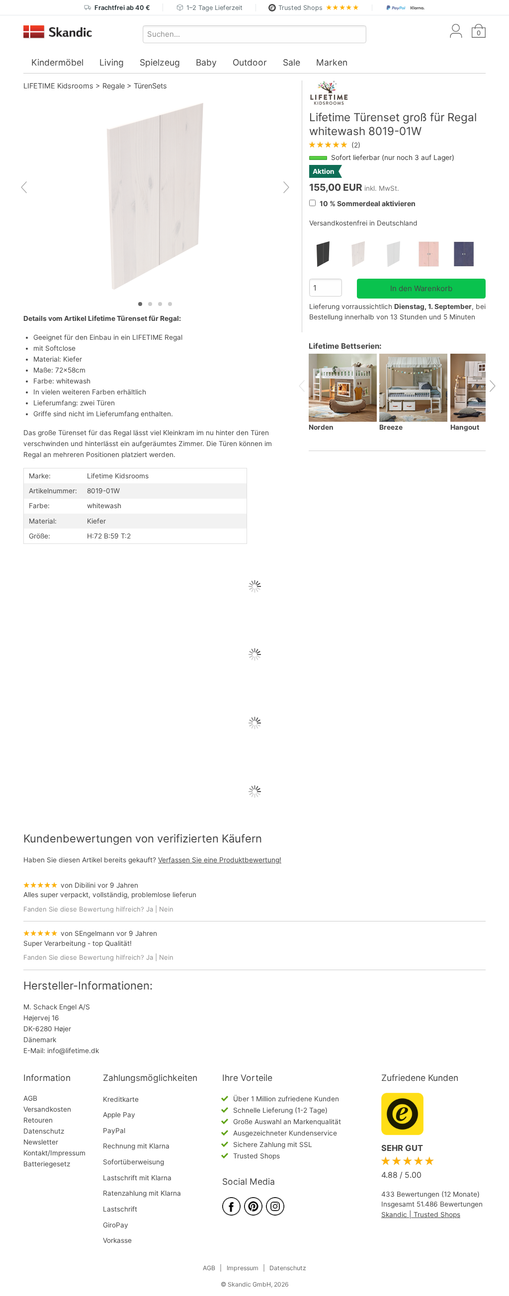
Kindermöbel (57, 62)
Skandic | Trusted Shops (420, 1215)
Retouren (38, 1120)
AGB (30, 1098)
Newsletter (40, 1142)
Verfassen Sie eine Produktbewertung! (219, 860)
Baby (206, 62)
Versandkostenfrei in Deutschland (363, 223)
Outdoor (250, 62)
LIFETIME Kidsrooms (58, 85)
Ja (149, 909)
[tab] (140, 304)
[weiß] (397, 254)
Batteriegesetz (46, 1164)
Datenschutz (43, 1131)
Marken (331, 62)
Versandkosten (47, 1109)
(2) (334, 145)
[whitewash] (362, 254)
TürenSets (150, 85)
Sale (291, 62)
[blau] (468, 254)
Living (111, 62)
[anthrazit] (326, 254)
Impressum (242, 1268)
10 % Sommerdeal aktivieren (367, 203)
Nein (166, 909)
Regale (113, 85)
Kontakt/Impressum (54, 1153)
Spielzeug (160, 62)
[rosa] (432, 254)
